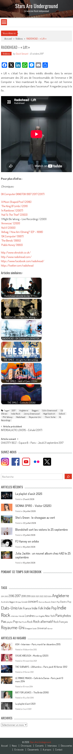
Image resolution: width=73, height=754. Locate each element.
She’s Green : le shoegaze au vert (35, 517)
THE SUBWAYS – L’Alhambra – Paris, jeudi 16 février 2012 (41, 666)
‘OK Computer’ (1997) (12, 236)
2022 (41, 596)
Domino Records (44, 602)
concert (33, 601)
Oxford (62, 413)
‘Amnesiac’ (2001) (10, 223)
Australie (5, 601)
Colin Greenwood (49, 410)
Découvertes (66, 746)
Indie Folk (37, 608)
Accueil (4, 746)
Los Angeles (40, 616)
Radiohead (20, 417)
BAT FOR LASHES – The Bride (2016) (32, 692)
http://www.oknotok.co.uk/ (16, 252)
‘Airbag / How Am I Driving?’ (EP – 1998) (22, 232)
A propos (47, 749)
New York (50, 616)
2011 (2, 596)
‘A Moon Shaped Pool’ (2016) (16, 202)
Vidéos (19, 38)
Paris (58, 615)
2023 (46, 596)
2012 (6, 596)
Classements (33, 749)
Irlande (21, 616)
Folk (20, 608)
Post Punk (23, 622)
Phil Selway (7, 417)
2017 (13, 410)
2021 (37, 596)
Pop (15, 621)
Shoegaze (28, 628)
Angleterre (23, 410)
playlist (10, 622)
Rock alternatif (43, 621)
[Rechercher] (68, 476)
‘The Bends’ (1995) (11, 240)
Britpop (18, 602)
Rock (30, 621)
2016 (11, 596)
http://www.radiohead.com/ (16, 257)
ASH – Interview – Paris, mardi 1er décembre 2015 (37, 644)
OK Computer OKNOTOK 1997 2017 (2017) (22, 194)
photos (67, 615)
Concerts (39, 746)
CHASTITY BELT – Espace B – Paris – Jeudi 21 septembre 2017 (32, 443)
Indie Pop (50, 608)
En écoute (18, 749)
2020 (33, 596)
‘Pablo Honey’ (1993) (12, 245)
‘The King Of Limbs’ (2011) (14, 206)
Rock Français (60, 621)
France (27, 608)
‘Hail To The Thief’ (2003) (14, 214)
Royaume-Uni (35, 417)
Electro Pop (65, 601)
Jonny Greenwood (32, 413)
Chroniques (26, 746)
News (14, 746)
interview (14, 616)
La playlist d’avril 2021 (25, 703)
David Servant (22, 53)
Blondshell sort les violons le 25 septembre (41, 529)
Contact (58, 749)
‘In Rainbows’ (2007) (12, 210)
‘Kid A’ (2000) (8, 227)
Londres (30, 615)
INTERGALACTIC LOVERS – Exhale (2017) (21, 430)
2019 (28, 596)
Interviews (52, 746)
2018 (23, 596)
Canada (24, 601)
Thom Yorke (50, 417)
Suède (34, 628)
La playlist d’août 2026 (28, 494)
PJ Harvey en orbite (27, 541)
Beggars (35, 410)
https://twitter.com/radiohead (17, 265)
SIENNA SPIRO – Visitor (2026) (33, 506)
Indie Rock (15, 413)
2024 (50, 596)
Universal (42, 628)
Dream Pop (55, 602)
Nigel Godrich (49, 413)
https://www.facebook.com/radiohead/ (22, 261)
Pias (3, 621)
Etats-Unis (9, 607)
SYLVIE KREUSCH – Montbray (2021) (31, 655)
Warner (50, 628)
